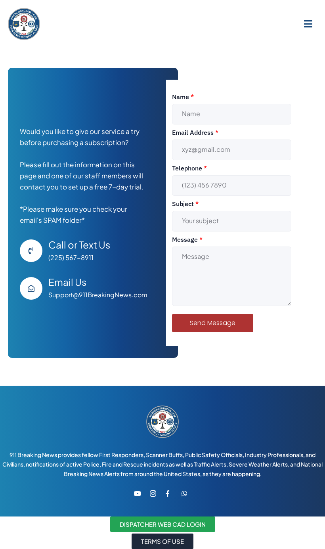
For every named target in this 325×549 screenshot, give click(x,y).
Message (187, 239)
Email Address (195, 132)
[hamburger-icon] (308, 24)
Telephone (189, 168)
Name (183, 97)
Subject (185, 204)
